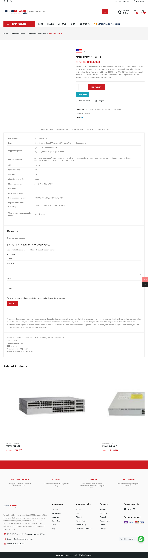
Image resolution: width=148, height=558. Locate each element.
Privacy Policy (81, 521)
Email (9, 288)
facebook (4, 1)
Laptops (103, 529)
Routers (103, 509)
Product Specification (98, 129)
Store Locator (140, 1)
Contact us (56, 521)
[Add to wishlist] (95, 379)
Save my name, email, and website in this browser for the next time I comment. (37, 298)
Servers (103, 525)
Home (78, 509)
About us (55, 517)
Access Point (105, 521)
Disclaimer (77, 129)
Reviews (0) (62, 129)
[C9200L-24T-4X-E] (51, 405)
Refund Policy (81, 525)
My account (56, 513)
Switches (103, 513)
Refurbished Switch (12, 443)
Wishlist (55, 509)
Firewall (103, 517)
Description (47, 129)
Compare (101, 101)
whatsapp (11, 1)
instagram (8, 1)
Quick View (95, 373)
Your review (11, 264)
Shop (54, 525)
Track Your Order (123, 1)
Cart (77, 513)
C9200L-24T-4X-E (13, 446)
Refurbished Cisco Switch (94, 109)
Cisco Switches (84, 113)
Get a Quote (82, 94)
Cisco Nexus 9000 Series (112, 109)
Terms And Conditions (84, 529)
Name (9, 278)
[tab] (47, 130)
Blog (53, 529)
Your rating (11, 254)
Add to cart (96, 87)
